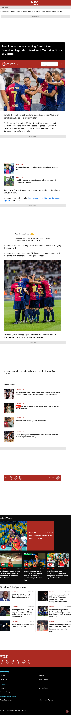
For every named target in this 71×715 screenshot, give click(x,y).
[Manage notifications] (67, 711)
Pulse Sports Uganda (45, 700)
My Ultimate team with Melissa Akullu (40, 537)
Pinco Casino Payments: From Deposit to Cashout (23, 626)
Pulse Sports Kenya (6, 700)
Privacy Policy (5, 692)
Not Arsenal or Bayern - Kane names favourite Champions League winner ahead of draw (60, 628)
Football (15, 592)
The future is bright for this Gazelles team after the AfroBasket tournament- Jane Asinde (10, 574)
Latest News (4, 7)
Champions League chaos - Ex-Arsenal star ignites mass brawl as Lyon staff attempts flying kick (60, 613)
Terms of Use (43, 688)
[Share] (61, 64)
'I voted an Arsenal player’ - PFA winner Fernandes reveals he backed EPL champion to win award (59, 598)
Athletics (41, 676)
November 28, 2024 (33, 240)
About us (3, 688)
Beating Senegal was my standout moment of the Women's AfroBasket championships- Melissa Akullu (33, 575)
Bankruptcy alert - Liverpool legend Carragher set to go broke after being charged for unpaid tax (22, 613)
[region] (35, 567)
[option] (11, 568)
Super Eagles (43, 679)
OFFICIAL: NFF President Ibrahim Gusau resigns (21, 596)
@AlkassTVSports (23, 238)
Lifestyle (15, 606)
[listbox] (35, 567)
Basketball (6, 11)
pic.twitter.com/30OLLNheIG (40, 238)
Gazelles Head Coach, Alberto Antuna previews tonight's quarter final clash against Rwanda (57, 574)
